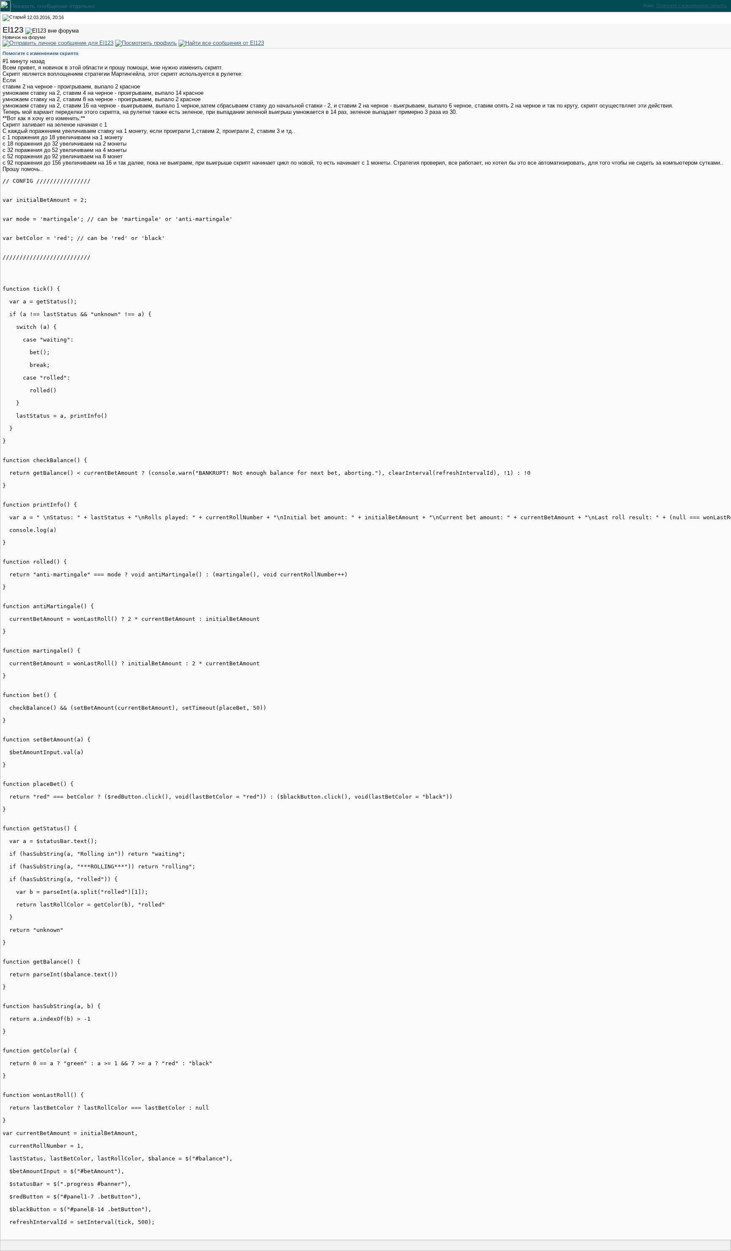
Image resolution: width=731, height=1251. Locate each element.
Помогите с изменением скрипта (691, 5)
